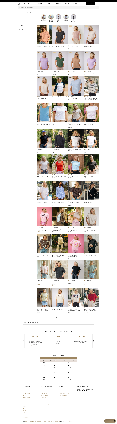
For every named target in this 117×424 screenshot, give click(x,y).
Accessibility (70, 421)
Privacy (31, 421)
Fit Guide (24, 406)
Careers (42, 391)
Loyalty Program (26, 401)
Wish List (24, 410)
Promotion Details (26, 393)
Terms (34, 421)
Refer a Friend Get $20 (45, 404)
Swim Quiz (90, 3)
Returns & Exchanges (27, 397)
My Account (43, 388)
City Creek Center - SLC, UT (64, 391)
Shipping (24, 395)
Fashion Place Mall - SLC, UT (64, 393)
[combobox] (59, 7)
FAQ (23, 399)
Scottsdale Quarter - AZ (64, 388)
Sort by (20, 25)
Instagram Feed (44, 397)
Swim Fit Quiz (25, 388)
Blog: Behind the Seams (45, 401)
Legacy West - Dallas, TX (64, 395)
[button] (41, 3)
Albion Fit (27, 421)
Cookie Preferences (48, 421)
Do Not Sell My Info (56, 421)
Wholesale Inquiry (44, 395)
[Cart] (98, 4)
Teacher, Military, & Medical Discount (30, 412)
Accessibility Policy (40, 421)
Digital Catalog (25, 417)
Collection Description (31, 322)
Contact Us (25, 391)
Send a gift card (26, 408)
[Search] (19, 7)
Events (42, 399)
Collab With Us (44, 393)
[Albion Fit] (23, 3)
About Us (24, 404)
